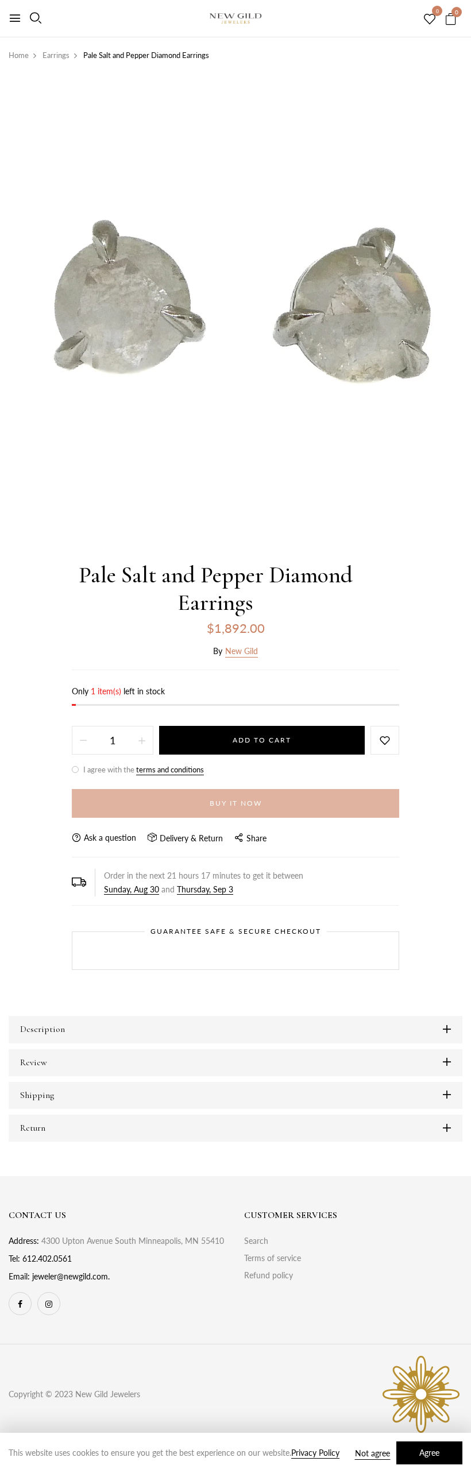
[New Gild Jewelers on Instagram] (48, 1303)
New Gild (241, 651)
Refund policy (268, 1275)
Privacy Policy (315, 1452)
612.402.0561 (47, 1258)
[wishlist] (429, 19)
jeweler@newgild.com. (71, 1276)
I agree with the (143, 769)
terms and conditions (170, 769)
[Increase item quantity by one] (142, 740)
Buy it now (236, 803)
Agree (429, 1452)
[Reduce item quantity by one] (83, 740)
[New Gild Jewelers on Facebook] (20, 1303)
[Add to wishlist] (384, 740)
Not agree (372, 1453)
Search (256, 1241)
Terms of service (272, 1258)
